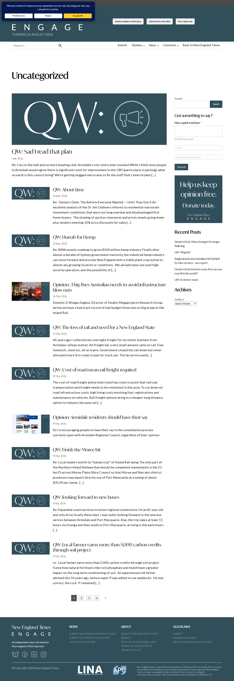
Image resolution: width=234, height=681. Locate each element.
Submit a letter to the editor (159, 21)
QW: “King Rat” (183, 252)
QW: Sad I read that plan (42, 151)
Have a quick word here (188, 122)
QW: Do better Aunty (186, 279)
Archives (179, 299)
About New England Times (139, 633)
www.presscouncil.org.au (149, 674)
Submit (122, 45)
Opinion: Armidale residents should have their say (100, 417)
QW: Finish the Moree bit (77, 450)
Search (178, 98)
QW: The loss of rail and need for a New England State (104, 327)
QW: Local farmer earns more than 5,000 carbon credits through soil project (107, 547)
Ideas (152, 45)
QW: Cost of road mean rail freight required (94, 370)
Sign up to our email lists (138, 641)
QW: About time (68, 190)
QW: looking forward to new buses (86, 497)
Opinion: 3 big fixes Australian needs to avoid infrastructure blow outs (109, 287)
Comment (169, 45)
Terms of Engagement (136, 645)
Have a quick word (185, 21)
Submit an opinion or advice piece (128, 21)
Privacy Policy (131, 649)
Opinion (137, 45)
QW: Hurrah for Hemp (74, 237)
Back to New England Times (201, 45)
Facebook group (184, 637)
